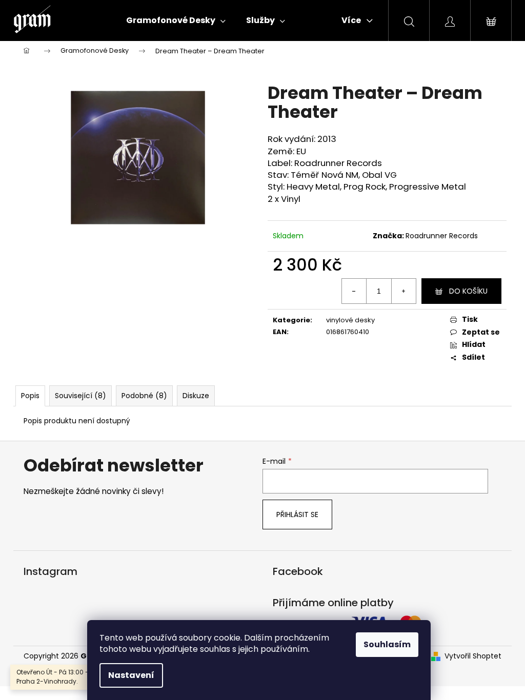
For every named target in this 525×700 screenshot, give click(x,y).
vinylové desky (350, 320)
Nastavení (131, 675)
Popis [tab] (30, 395)
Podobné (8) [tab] (144, 395)
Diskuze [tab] (196, 395)
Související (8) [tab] (80, 395)
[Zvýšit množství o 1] (403, 291)
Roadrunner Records (442, 236)
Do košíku (468, 291)
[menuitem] (176, 20)
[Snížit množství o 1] (354, 291)
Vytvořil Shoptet (473, 656)
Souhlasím (387, 644)
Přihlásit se (297, 514)
